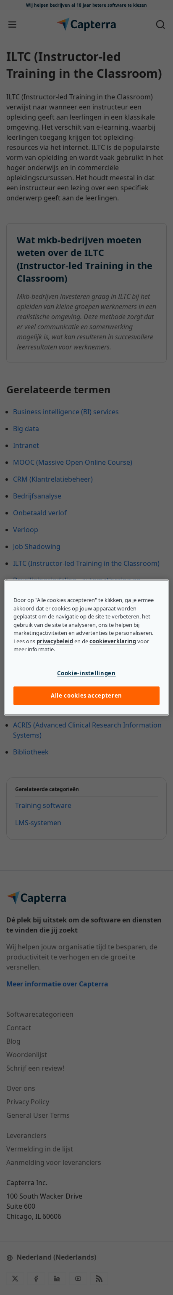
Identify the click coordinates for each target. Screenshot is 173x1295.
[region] (86, 647)
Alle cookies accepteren (86, 695)
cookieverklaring (112, 641)
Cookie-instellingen (86, 673)
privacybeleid (55, 641)
